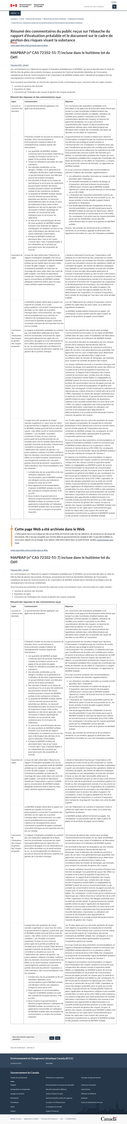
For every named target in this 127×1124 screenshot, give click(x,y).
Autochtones (85, 1089)
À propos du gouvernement (91, 1078)
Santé (22, 19)
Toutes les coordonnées (19, 1078)
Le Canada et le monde (54, 1107)
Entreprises (15, 1098)
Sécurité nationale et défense (56, 1089)
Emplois (13, 1085)
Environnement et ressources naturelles (60, 1085)
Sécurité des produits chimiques (54, 19)
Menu (16, 13)
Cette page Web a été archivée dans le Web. (29, 45)
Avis (61, 1119)
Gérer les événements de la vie (92, 1102)
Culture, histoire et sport (54, 1094)
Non (57, 1038)
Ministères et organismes (55, 1078)
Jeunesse (84, 1098)
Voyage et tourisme (17, 1094)
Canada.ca (14, 19)
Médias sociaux (16, 1119)
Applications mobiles (31, 1119)
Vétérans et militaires (88, 1094)
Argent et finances (52, 1111)
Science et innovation (88, 1085)
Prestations (15, 1102)
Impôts (13, 1111)
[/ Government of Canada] (27, 6)
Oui (52, 1038)
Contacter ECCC (16, 1063)
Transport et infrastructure (55, 1102)
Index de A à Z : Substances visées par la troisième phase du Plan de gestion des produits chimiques (47, 23)
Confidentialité (71, 1119)
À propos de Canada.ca (49, 1119)
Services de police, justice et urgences (59, 1098)
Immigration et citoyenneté (20, 1089)
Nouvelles (49, 1063)
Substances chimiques (76, 19)
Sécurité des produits (33, 19)
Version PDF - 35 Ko (19, 65)
